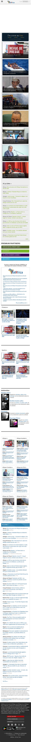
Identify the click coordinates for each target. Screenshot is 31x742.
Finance (4, 307)
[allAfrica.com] (15, 271)
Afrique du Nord (21, 496)
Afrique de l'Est (21, 467)
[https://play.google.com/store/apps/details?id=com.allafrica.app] (9, 729)
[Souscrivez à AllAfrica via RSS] (22, 724)
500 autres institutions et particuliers (20, 689)
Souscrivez (10, 721)
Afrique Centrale (7, 467)
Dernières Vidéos (5, 392)
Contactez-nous (11, 735)
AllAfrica (10, 2)
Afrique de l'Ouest (7, 496)
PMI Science (6, 259)
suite (26, 239)
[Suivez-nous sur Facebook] (8, 724)
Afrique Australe (21, 438)
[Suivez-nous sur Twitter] (12, 724)
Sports (4, 350)
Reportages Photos (15, 418)
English (20, 1)
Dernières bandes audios (16, 400)
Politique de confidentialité (20, 733)
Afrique (4, 438)
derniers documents (20, 413)
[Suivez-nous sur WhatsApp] (19, 724)
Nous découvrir (21, 735)
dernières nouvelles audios (21, 402)
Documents (4, 411)
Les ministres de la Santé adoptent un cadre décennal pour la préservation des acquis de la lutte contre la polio (15, 207)
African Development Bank (11, 247)
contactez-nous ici (4, 700)
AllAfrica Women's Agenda (11, 255)
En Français (25, 1)
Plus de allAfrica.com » (21, 303)
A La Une (6, 183)
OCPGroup (6, 251)
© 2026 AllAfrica (8, 733)
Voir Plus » (5, 681)
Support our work (11, 716)
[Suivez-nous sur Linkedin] (15, 724)
